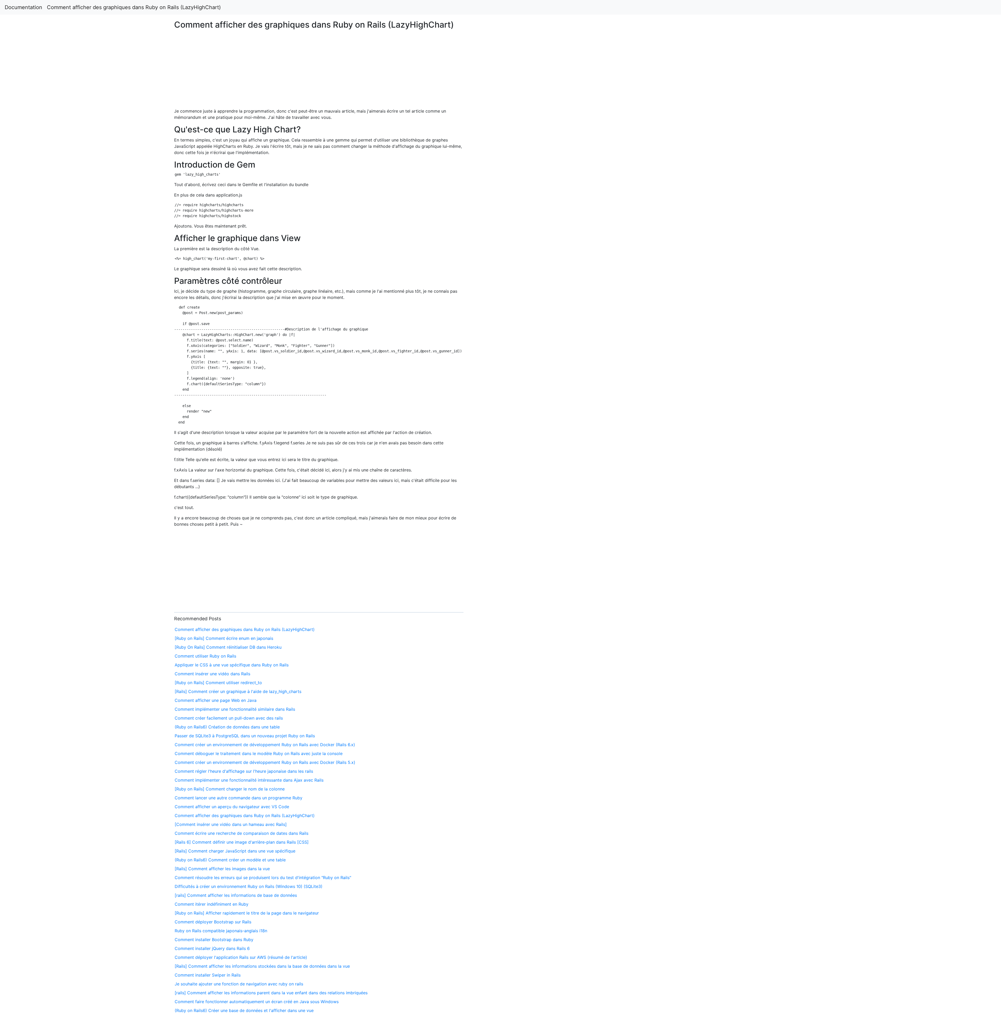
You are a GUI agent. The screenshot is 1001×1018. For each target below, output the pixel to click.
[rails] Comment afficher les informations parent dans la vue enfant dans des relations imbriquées (271, 992)
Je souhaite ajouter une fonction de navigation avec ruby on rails (239, 983)
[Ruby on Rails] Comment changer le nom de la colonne (230, 789)
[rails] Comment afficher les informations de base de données (236, 895)
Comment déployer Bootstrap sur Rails (213, 921)
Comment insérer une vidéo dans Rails (212, 673)
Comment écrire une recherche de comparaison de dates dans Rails (241, 833)
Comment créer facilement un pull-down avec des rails (229, 718)
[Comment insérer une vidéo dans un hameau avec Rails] (231, 824)
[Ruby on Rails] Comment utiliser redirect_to (218, 682)
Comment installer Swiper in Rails (208, 975)
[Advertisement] (811, 240)
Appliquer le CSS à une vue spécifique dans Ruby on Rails (232, 664)
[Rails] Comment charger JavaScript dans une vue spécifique (235, 851)
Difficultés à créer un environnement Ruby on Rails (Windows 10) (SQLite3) (248, 886)
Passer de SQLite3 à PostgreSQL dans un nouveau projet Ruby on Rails (245, 735)
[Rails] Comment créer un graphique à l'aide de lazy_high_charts (238, 691)
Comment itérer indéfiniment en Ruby (211, 904)
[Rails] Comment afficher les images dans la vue (222, 868)
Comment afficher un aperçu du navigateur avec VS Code (232, 806)
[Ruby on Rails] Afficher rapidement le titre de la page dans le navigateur (247, 913)
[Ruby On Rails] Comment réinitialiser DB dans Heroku (228, 647)
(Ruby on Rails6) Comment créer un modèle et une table (230, 859)
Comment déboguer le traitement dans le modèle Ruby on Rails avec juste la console (259, 753)
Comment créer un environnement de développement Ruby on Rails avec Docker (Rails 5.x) (265, 762)
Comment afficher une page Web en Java (216, 700)
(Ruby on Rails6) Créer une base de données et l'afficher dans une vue (244, 1010)
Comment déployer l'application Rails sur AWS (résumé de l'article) (241, 957)
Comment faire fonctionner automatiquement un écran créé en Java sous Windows (257, 1001)
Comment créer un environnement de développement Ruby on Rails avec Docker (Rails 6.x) (265, 744)
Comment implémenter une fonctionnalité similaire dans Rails (235, 709)
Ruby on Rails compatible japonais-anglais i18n (221, 930)
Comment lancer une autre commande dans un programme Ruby (238, 797)
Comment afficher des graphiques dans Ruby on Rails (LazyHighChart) (134, 7)
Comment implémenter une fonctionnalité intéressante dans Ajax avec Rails (249, 780)
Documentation (23, 7)
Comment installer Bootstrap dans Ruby (214, 939)
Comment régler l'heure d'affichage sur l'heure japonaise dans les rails (244, 771)
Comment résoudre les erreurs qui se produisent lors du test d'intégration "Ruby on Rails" (263, 877)
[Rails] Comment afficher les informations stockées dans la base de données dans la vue (262, 966)
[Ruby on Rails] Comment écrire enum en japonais (224, 638)
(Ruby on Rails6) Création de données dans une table (227, 726)
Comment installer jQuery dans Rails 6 (212, 948)
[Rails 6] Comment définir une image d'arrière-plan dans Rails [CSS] (242, 842)
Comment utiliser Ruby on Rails (205, 656)
